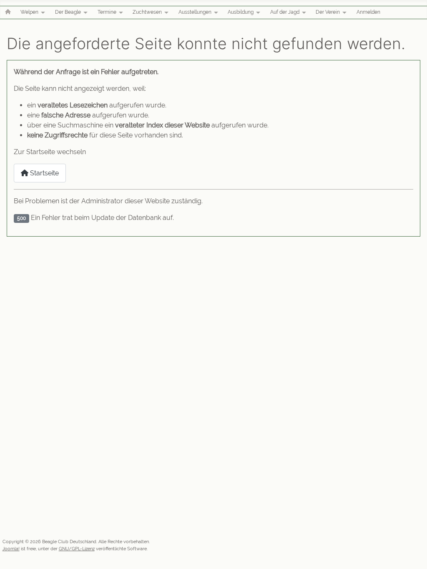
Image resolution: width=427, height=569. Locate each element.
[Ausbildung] (257, 12)
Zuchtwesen (147, 12)
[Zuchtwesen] (165, 12)
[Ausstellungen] (214, 12)
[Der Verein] (343, 12)
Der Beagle (68, 12)
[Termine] (119, 12)
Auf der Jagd (284, 12)
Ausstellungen (194, 12)
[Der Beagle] (84, 12)
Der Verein (328, 12)
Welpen (29, 12)
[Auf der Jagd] (302, 12)
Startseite (43, 173)
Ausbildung (241, 12)
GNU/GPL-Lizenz (77, 549)
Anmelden (368, 12)
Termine (107, 12)
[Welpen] (41, 12)
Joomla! (11, 549)
